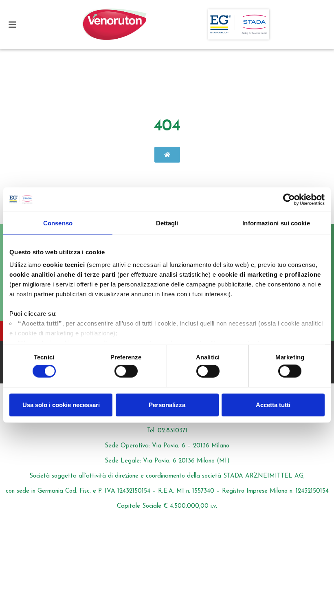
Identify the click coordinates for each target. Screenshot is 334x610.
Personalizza (167, 404)
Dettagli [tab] (167, 222)
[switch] (126, 371)
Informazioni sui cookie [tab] (276, 222)
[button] (12, 24)
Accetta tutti (273, 404)
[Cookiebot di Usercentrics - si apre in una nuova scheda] (289, 199)
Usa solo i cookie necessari (61, 404)
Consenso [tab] (58, 222)
